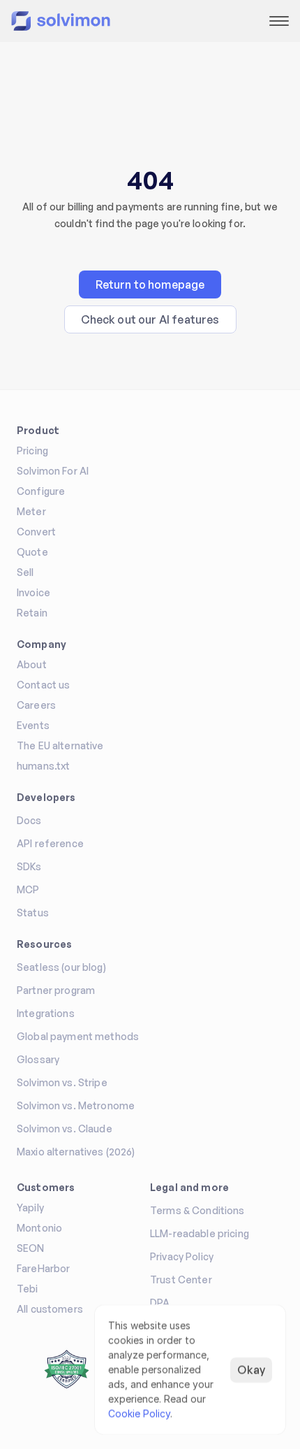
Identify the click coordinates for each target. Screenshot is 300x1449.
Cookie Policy (139, 1414)
